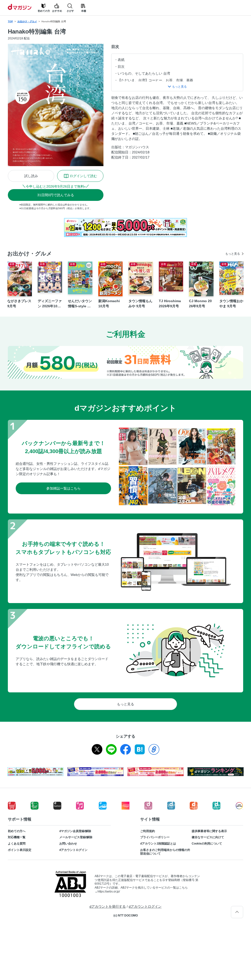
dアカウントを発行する (107, 906)
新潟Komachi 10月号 (109, 303)
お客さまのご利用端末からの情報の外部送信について (165, 852)
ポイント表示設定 (19, 850)
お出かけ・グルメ (27, 21)
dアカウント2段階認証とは (158, 843)
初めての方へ (16, 831)
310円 (55, 195)
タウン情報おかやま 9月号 (231, 303)
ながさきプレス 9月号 (19, 303)
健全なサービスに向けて (208, 837)
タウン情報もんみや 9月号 (140, 303)
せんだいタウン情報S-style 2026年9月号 (80, 304)
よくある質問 (16, 843)
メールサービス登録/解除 (75, 837)
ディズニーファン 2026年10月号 (50, 304)
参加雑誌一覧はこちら (63, 488)
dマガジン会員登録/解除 (75, 831)
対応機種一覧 (16, 837)
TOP (10, 21)
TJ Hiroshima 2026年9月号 (170, 303)
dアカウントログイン (73, 850)
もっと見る (232, 253)
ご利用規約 (147, 831)
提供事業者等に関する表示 (209, 831)
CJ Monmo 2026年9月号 (200, 303)
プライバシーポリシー (155, 837)
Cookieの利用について (207, 843)
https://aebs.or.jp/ (109, 891)
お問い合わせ (68, 843)
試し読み (31, 176)
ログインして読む (83, 176)
